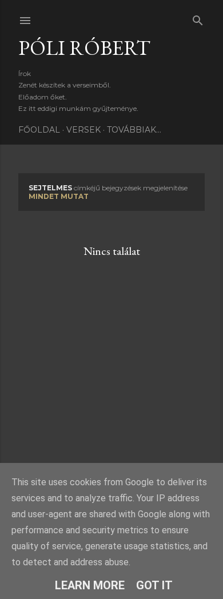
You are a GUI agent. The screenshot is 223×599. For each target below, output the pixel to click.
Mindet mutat (59, 196)
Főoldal (39, 130)
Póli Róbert (84, 47)
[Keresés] (198, 18)
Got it (154, 585)
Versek (83, 130)
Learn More (90, 585)
